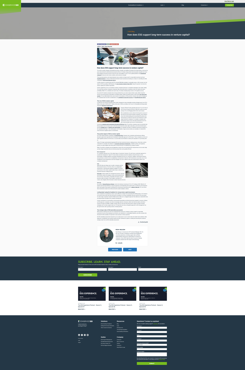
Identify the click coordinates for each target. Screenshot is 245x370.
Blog (183, 5)
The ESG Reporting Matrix (122, 329)
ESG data (99, 173)
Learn (162, 5)
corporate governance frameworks (122, 143)
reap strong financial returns (109, 80)
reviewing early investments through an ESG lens (113, 124)
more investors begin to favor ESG (124, 84)
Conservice (204, 5)
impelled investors (101, 78)
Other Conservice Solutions (106, 327)
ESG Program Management (106, 339)
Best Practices (102, 44)
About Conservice (120, 341)
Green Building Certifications (122, 331)
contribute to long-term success (125, 97)
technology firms (119, 135)
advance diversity (135, 187)
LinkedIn (119, 243)
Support (79, 342)
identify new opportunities (114, 127)
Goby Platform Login (229, 1)
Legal (79, 340)
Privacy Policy (80, 338)
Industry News (114, 44)
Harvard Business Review (108, 184)
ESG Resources (120, 327)
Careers (118, 343)
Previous (115, 249)
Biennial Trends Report (107, 105)
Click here (155, 323)
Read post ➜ (81, 309)
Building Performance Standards (107, 325)
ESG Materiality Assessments (107, 341)
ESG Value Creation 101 (105, 343)
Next (130, 249)
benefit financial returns (140, 97)
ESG (108, 44)
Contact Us (229, 5)
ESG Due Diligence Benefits (106, 345)
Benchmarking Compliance (106, 323)
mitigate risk (104, 127)
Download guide (144, 222)
